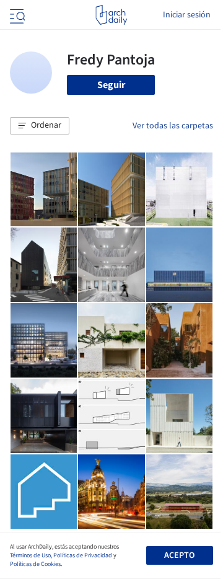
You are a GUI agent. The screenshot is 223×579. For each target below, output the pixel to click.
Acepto (179, 555)
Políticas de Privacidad (82, 555)
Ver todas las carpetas (173, 126)
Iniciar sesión (187, 15)
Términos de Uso (30, 555)
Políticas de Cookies (35, 564)
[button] (39, 126)
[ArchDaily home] (111, 15)
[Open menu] (16, 15)
